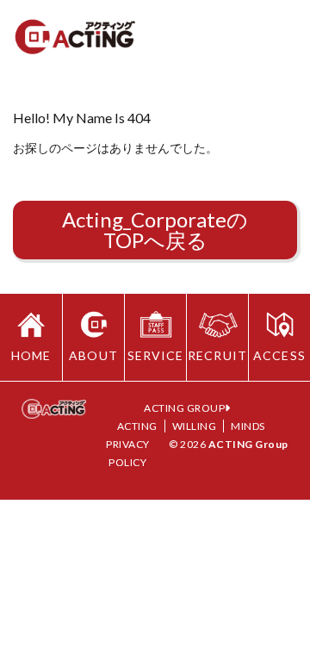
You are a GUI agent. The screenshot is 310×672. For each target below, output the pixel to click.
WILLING (194, 426)
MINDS (248, 426)
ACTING (137, 426)
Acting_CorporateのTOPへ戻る (155, 229)
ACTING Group (248, 444)
